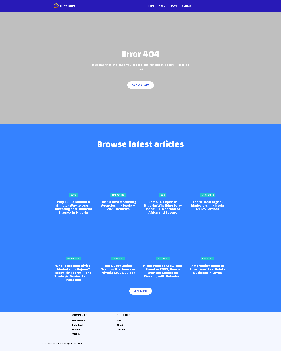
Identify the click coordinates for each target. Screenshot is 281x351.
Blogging (118, 259)
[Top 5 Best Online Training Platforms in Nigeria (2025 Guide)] (118, 240)
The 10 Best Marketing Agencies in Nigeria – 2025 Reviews (118, 205)
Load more (140, 291)
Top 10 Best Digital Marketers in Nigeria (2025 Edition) (207, 205)
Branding (162, 259)
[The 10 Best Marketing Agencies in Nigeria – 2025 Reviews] (118, 176)
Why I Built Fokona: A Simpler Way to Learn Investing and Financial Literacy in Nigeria (73, 207)
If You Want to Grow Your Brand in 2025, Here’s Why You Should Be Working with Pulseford (162, 271)
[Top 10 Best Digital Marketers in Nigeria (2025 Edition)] (207, 176)
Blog (73, 195)
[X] (223, 6)
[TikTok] (218, 6)
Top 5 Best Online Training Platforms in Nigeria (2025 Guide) (118, 269)
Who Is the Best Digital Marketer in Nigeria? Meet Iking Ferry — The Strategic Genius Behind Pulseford (73, 273)
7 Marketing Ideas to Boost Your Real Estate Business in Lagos (208, 269)
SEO (163, 195)
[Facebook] (201, 6)
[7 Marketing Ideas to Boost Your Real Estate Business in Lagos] (207, 240)
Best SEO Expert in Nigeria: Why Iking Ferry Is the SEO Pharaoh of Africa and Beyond (163, 207)
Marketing (118, 195)
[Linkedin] (212, 6)
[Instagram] (207, 6)
